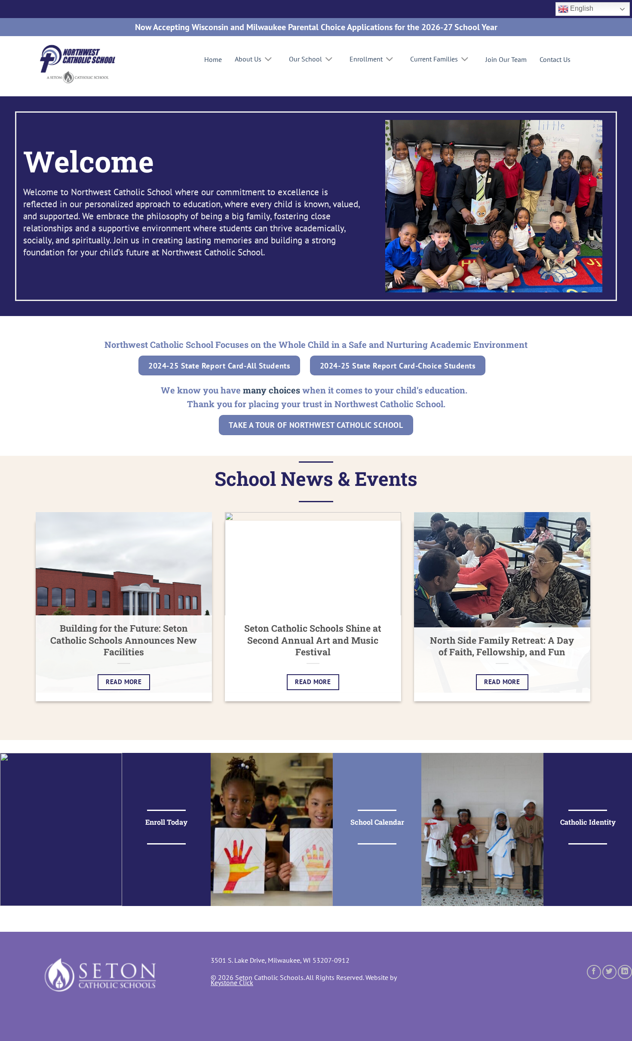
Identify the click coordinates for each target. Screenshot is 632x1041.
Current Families (434, 59)
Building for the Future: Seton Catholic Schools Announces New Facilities (123, 640)
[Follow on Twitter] (609, 972)
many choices (271, 390)
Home (213, 59)
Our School (305, 59)
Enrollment (366, 59)
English (580, 8)
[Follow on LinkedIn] (625, 972)
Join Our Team (506, 59)
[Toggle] (268, 60)
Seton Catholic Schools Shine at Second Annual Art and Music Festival (312, 640)
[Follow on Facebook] (594, 972)
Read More (123, 682)
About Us (248, 59)
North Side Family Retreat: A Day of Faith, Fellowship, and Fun (502, 646)
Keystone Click (232, 982)
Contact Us (555, 59)
